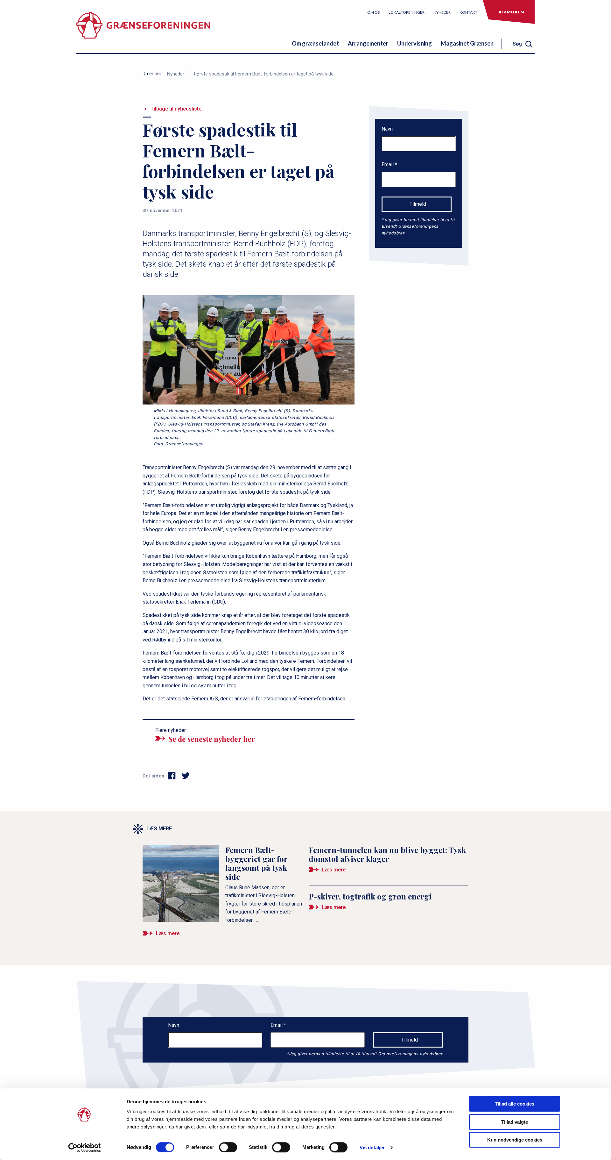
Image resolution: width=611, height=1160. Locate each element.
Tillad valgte (514, 1122)
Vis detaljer (372, 1147)
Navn (387, 129)
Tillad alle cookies (514, 1103)
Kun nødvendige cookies (514, 1139)
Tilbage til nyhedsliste (176, 109)
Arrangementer (368, 43)
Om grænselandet (315, 43)
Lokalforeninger (407, 12)
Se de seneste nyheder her (212, 738)
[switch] (228, 1147)
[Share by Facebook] (172, 776)
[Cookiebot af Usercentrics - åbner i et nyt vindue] (84, 1147)
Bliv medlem (510, 12)
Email (388, 164)
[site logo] (143, 30)
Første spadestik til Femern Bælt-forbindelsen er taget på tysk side (264, 74)
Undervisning (414, 43)
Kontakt (468, 12)
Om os (373, 12)
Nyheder (442, 12)
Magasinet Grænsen (467, 43)
